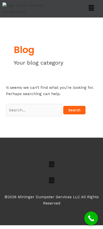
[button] (91, 8)
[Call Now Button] (91, 218)
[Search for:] (34, 110)
